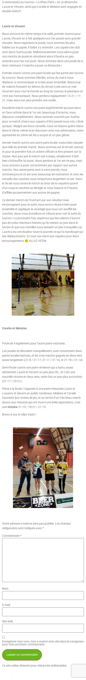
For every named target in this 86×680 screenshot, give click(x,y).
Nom (5, 588)
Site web (7, 621)
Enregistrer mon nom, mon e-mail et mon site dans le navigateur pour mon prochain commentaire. (43, 643)
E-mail (6, 605)
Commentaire (12, 535)
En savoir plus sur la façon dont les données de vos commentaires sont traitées (41, 670)
